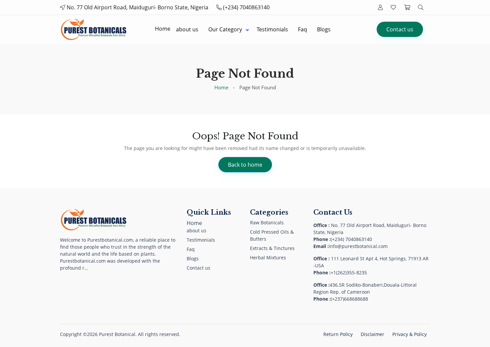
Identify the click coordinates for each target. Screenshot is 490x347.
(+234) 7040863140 (246, 7)
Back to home (245, 164)
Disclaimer (372, 334)
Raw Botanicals (267, 222)
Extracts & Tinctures (272, 248)
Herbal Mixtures (268, 257)
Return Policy (338, 334)
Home (221, 87)
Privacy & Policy (409, 334)
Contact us (399, 29)
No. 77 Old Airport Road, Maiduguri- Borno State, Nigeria (137, 7)
